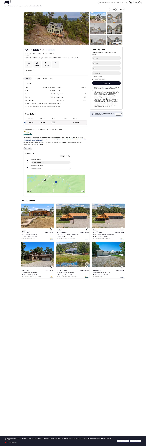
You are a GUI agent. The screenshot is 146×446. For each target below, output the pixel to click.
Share (122, 9)
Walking (68, 156)
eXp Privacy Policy (104, 88)
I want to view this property (100, 79)
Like (113, 9)
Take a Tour (106, 83)
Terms (108, 438)
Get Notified (118, 114)
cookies (10, 438)
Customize (135, 441)
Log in (135, 2)
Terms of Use (113, 88)
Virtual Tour (30, 70)
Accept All (123, 441)
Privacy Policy (8, 439)
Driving (62, 156)
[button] (56, 28)
